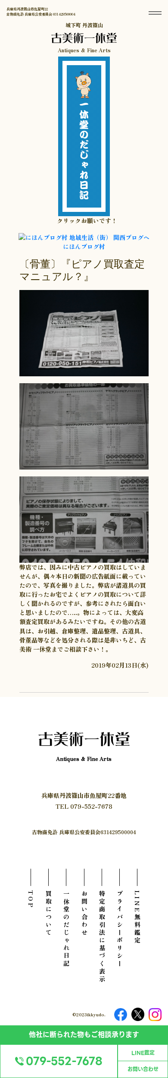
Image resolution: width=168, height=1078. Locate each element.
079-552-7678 (64, 1061)
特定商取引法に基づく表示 (102, 936)
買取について (48, 913)
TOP (31, 899)
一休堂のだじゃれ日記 (66, 929)
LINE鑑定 (143, 1053)
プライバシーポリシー (119, 929)
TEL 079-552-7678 (84, 806)
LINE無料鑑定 (137, 917)
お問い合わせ (143, 1069)
